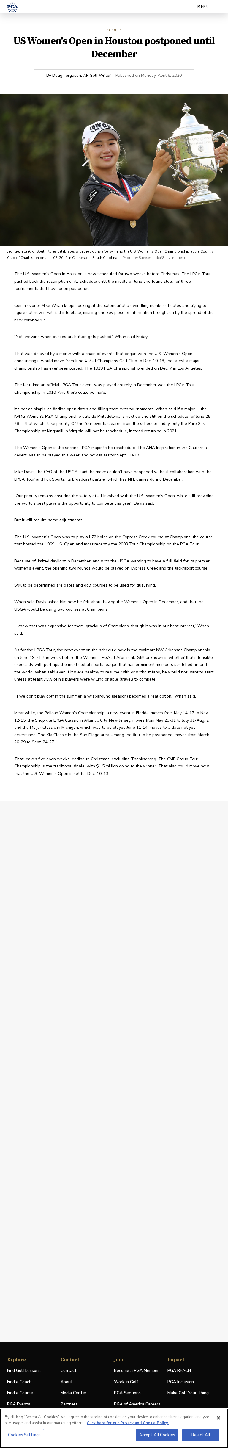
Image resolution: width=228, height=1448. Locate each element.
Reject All (200, 1435)
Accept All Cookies (157, 1435)
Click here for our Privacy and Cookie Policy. (128, 1423)
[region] (114, 1428)
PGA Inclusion (180, 1382)
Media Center (73, 1393)
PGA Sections (127, 1393)
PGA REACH (179, 1371)
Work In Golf (126, 1382)
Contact (69, 1370)
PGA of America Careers (137, 1404)
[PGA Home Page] (12, 6)
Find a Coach (19, 1382)
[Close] (218, 1417)
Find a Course (20, 1393)
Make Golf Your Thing (188, 1393)
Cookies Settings (24, 1435)
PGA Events (18, 1404)
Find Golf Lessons (24, 1370)
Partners (69, 1404)
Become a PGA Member (136, 1370)
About (67, 1382)
